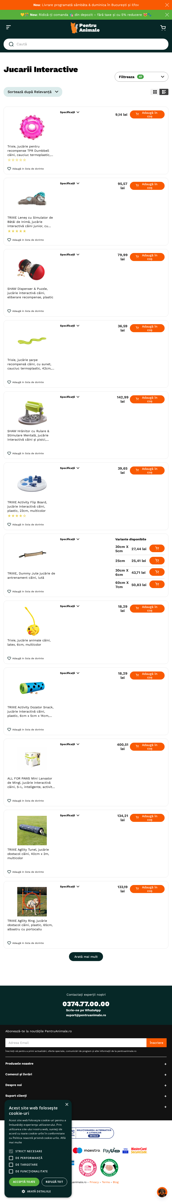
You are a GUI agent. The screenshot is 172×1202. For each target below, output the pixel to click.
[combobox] (86, 44)
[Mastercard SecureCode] (139, 1150)
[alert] (38, 1149)
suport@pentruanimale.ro (86, 1015)
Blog (115, 1182)
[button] (141, 77)
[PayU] (111, 1150)
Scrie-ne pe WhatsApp (83, 1010)
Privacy (94, 1182)
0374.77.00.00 (86, 1004)
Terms (106, 1182)
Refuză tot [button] (54, 1182)
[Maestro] (87, 1150)
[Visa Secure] (125, 1150)
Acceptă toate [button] (24, 1182)
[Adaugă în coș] (157, 548)
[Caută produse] (12, 44)
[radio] (154, 92)
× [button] (66, 1104)
